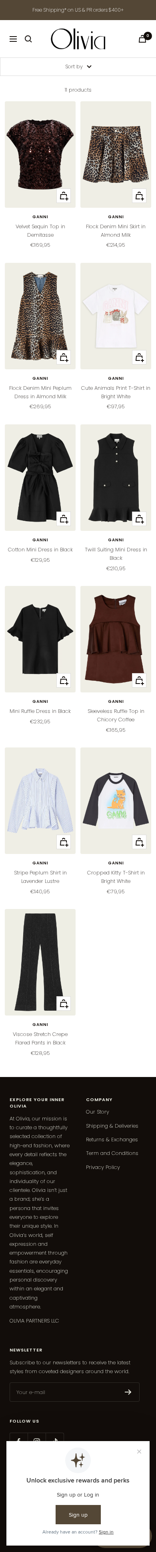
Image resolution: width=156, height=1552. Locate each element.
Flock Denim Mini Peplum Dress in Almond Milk (40, 392)
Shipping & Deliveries (112, 1126)
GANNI (40, 217)
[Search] (28, 39)
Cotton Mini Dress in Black (40, 549)
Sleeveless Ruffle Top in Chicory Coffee (116, 715)
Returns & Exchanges (112, 1139)
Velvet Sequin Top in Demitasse (40, 231)
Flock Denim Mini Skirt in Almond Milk (116, 231)
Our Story (97, 1112)
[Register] (128, 1392)
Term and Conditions (112, 1153)
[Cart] (142, 39)
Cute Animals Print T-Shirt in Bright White (115, 392)
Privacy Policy (103, 1167)
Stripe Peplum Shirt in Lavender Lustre (40, 877)
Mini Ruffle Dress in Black (40, 711)
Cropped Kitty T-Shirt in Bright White (116, 877)
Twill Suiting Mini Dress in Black (116, 554)
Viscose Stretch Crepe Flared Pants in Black (40, 1038)
